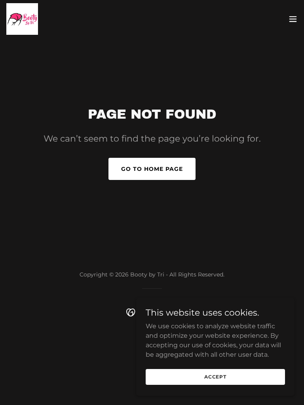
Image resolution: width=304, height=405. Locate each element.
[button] (293, 19)
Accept (215, 377)
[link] (22, 19)
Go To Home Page (152, 168)
